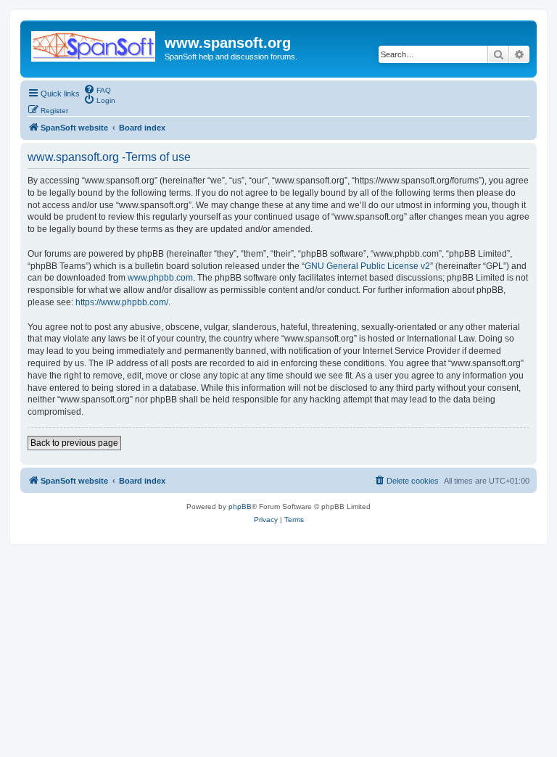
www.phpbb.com (160, 278)
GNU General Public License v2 (367, 266)
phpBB (240, 506)
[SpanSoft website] (94, 43)
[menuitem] (97, 89)
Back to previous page (74, 443)
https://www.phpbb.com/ (121, 302)
